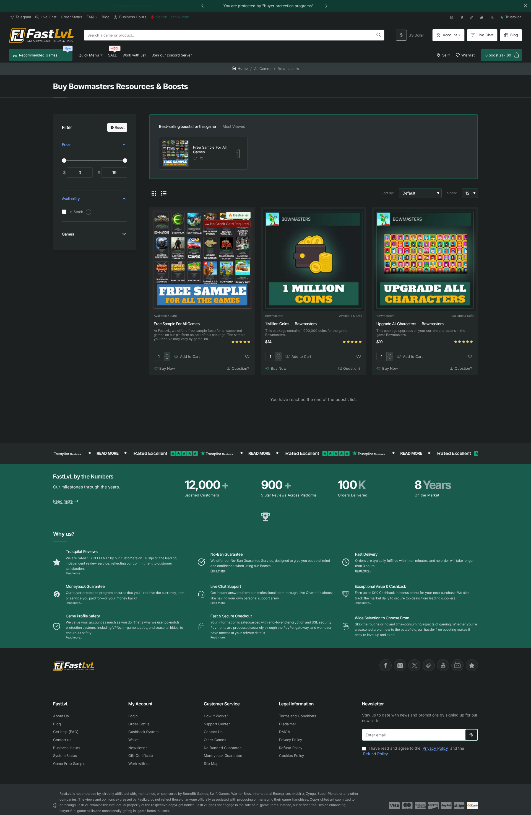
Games (68, 234)
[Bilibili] (457, 665)
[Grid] (153, 193)
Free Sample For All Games (210, 149)
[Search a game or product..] (378, 35)
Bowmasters (274, 315)
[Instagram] (400, 665)
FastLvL (60, 704)
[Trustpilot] (472, 665)
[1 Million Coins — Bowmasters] (314, 260)
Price (66, 144)
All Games (262, 68)
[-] (167, 358)
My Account (140, 704)
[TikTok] (429, 665)
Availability (71, 198)
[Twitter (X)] (414, 665)
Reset (119, 127)
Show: (452, 193)
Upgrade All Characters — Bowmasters (410, 323)
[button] (202, 5)
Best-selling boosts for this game (187, 126)
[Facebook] (385, 665)
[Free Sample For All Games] (175, 153)
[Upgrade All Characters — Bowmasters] (425, 260)
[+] (167, 354)
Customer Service (222, 704)
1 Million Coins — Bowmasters (291, 323)
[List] (163, 193)
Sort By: (387, 193)
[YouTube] (443, 665)
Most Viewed (234, 126)
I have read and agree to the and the (413, 751)
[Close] (525, 5)
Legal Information (296, 704)
